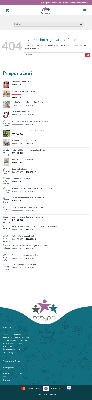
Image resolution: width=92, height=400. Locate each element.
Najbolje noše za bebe (12, 368)
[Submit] (81, 24)
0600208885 (15, 334)
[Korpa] (7, 10)
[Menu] (84, 10)
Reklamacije (8, 380)
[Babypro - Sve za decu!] (45, 10)
